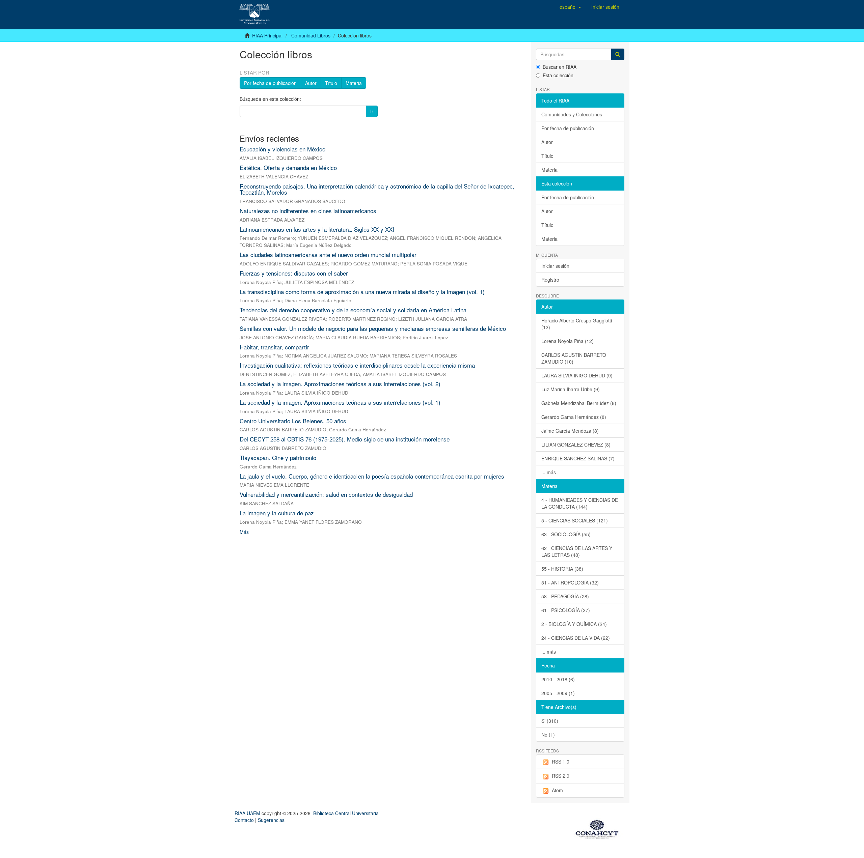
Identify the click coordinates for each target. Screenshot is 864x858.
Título (331, 83)
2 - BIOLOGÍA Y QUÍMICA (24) (574, 624)
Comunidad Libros (310, 35)
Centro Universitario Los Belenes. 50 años (293, 421)
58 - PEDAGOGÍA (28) (565, 596)
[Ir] (617, 54)
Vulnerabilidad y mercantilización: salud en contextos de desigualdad (326, 494)
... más (548, 472)
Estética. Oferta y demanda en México (288, 167)
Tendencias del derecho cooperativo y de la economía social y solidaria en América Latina (353, 310)
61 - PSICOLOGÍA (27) (565, 610)
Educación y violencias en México (282, 149)
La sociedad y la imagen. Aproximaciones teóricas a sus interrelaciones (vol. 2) (340, 383)
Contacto (244, 820)
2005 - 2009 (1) (558, 693)
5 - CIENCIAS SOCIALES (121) (574, 520)
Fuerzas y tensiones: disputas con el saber (294, 273)
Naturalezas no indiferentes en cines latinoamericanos (308, 210)
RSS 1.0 (560, 761)
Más (244, 531)
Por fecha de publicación (270, 83)
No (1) (548, 734)
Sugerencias (271, 820)
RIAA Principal (267, 35)
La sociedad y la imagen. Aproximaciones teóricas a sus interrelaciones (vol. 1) (340, 402)
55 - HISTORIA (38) (562, 568)
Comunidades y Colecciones (571, 114)
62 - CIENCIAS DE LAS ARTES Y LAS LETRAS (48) (576, 551)
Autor (311, 83)
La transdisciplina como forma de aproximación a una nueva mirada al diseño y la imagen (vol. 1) (362, 291)
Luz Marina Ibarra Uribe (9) (570, 389)
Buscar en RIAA (559, 66)
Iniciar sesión (555, 265)
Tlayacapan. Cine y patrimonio (278, 457)
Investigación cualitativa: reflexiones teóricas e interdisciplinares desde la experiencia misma (357, 365)
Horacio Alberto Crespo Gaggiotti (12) (576, 324)
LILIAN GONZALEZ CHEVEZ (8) (576, 444)
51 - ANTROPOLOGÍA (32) (570, 582)
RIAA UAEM (248, 813)
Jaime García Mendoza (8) (570, 430)
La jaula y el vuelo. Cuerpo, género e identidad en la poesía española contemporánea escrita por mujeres (372, 476)
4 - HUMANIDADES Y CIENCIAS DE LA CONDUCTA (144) (579, 503)
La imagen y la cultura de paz (277, 513)
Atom (557, 790)
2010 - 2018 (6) (558, 679)
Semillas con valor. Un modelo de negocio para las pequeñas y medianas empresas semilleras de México (373, 328)
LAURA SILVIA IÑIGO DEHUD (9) (577, 375)
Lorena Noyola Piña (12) (567, 341)
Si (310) (549, 720)
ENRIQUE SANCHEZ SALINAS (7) (578, 458)
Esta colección (558, 75)
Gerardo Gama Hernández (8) (573, 416)
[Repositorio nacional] (599, 828)
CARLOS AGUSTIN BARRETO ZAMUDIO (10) (573, 358)
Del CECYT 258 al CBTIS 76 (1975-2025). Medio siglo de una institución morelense (345, 439)
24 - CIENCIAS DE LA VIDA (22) (575, 637)
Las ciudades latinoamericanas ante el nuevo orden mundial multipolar (328, 254)
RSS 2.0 (560, 775)
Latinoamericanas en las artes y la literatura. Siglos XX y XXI (317, 229)
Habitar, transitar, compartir (274, 347)
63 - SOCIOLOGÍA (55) (566, 534)
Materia (354, 83)
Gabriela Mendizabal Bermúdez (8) (578, 403)
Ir (371, 111)
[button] (570, 6)
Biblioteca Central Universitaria (346, 813)
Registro (550, 279)
